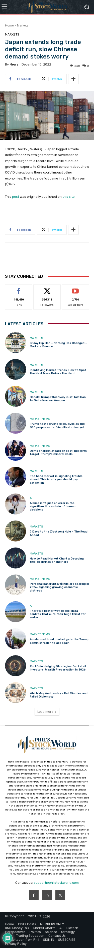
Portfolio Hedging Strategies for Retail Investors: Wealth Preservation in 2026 (58, 668)
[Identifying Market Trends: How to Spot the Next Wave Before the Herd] (15, 369)
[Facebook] (34, 895)
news (14, 64)
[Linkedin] (47, 895)
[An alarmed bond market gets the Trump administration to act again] (15, 638)
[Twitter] (60, 895)
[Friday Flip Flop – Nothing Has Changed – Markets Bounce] (15, 342)
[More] (73, 79)
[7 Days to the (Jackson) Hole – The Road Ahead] (15, 531)
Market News (40, 419)
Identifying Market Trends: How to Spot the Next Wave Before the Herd (58, 371)
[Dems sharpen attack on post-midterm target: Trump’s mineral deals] (15, 450)
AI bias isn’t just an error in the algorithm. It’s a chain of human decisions (52, 506)
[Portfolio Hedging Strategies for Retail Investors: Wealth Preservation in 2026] (15, 665)
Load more (45, 712)
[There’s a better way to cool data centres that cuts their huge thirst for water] (15, 611)
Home (9, 25)
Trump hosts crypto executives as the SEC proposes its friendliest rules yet (57, 425)
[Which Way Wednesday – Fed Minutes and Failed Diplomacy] (15, 692)
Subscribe (75, 288)
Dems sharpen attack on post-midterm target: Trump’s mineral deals (58, 452)
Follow (47, 288)
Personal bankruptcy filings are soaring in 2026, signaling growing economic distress (59, 587)
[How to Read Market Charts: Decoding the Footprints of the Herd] (15, 558)
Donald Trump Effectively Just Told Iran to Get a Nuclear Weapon (58, 399)
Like (19, 288)
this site (68, 196)
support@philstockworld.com (56, 882)
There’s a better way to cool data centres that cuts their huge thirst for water (58, 614)
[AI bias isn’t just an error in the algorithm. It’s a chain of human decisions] (15, 504)
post (15, 196)
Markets (22, 25)
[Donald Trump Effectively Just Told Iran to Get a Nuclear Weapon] (15, 396)
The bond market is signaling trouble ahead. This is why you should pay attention (56, 479)
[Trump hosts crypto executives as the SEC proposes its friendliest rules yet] (15, 423)
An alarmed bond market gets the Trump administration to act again (59, 641)
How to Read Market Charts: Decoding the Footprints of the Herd (57, 560)
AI (31, 498)
